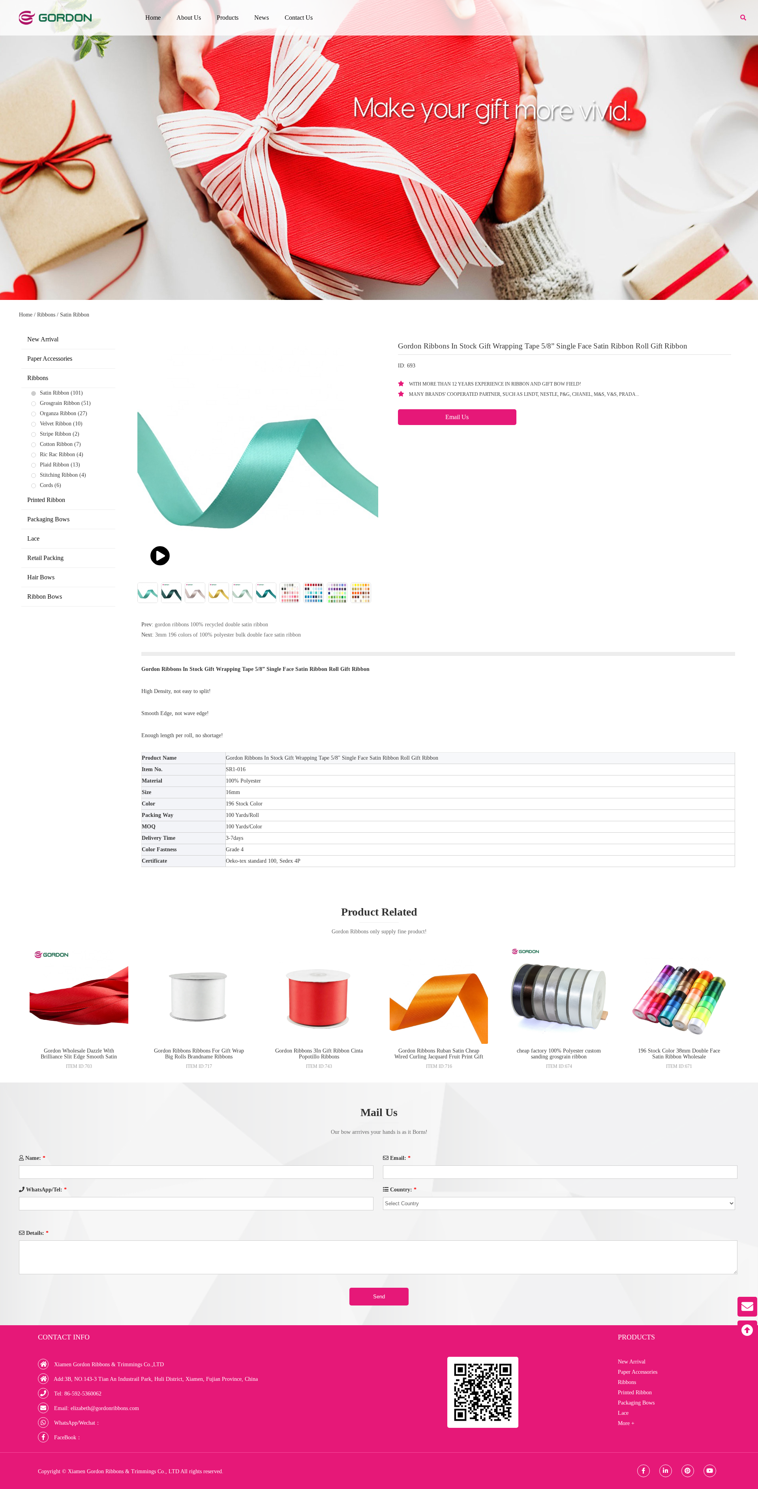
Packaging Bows (48, 519)
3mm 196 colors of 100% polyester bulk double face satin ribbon (228, 635)
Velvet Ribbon (55, 424)
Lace (33, 538)
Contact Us (299, 17)
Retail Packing (45, 557)
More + (626, 1423)
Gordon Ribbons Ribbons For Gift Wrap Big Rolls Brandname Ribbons (199, 1054)
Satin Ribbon (74, 315)
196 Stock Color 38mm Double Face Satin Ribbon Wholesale (679, 1054)
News (261, 17)
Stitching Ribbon (59, 475)
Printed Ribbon (46, 499)
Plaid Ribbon (54, 465)
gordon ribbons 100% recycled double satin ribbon (211, 624)
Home (153, 17)
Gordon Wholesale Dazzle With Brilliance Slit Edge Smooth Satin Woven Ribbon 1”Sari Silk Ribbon (79, 1057)
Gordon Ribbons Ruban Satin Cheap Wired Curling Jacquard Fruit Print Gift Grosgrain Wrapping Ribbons (438, 1057)
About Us (188, 17)
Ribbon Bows (44, 596)
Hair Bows (40, 577)
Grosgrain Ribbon (60, 403)
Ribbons (46, 315)
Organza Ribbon (58, 413)
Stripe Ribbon (55, 434)
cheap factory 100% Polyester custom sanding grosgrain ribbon (559, 1054)
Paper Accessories (49, 358)
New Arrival (42, 339)
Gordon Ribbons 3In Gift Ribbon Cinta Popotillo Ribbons (319, 1054)
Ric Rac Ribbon (57, 454)
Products (227, 17)
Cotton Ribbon (56, 444)
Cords (46, 485)
